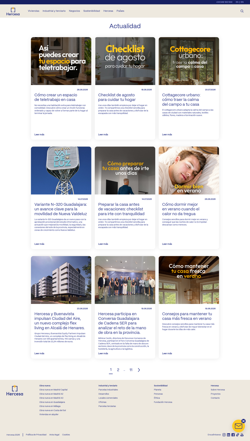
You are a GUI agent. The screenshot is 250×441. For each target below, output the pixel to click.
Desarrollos (104, 394)
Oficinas (102, 402)
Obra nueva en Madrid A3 (51, 398)
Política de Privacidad (36, 435)
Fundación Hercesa (163, 402)
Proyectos (215, 394)
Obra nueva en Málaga (49, 406)
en (242, 2)
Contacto (215, 398)
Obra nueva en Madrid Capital (53, 390)
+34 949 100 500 (224, 2)
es (237, 2)
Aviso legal (54, 435)
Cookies (66, 435)
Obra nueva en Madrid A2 (51, 394)
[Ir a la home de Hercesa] (15, 11)
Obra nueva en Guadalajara (52, 402)
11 (130, 370)
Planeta (157, 390)
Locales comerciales (108, 398)
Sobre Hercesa (218, 390)
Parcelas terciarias (107, 406)
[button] (238, 426)
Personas (158, 394)
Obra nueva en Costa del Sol (52, 410)
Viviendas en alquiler (48, 415)
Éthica (157, 398)
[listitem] (224, 434)
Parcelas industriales (108, 390)
